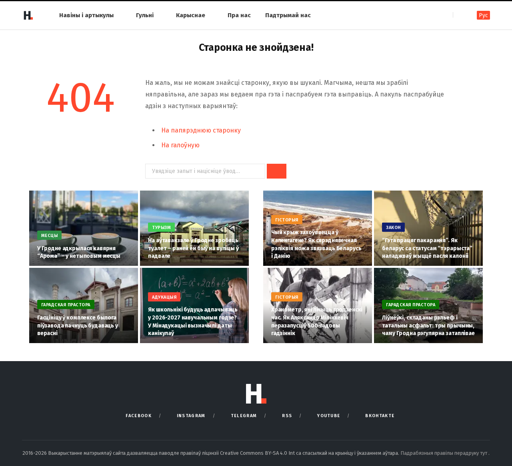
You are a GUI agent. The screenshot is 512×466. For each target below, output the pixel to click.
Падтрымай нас (288, 15)
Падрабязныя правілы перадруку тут (444, 453)
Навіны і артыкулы (86, 15)
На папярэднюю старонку (201, 130)
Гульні (145, 15)
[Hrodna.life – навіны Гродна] (28, 15)
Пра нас (239, 15)
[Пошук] (460, 15)
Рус (483, 15)
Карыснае (190, 15)
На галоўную (180, 145)
